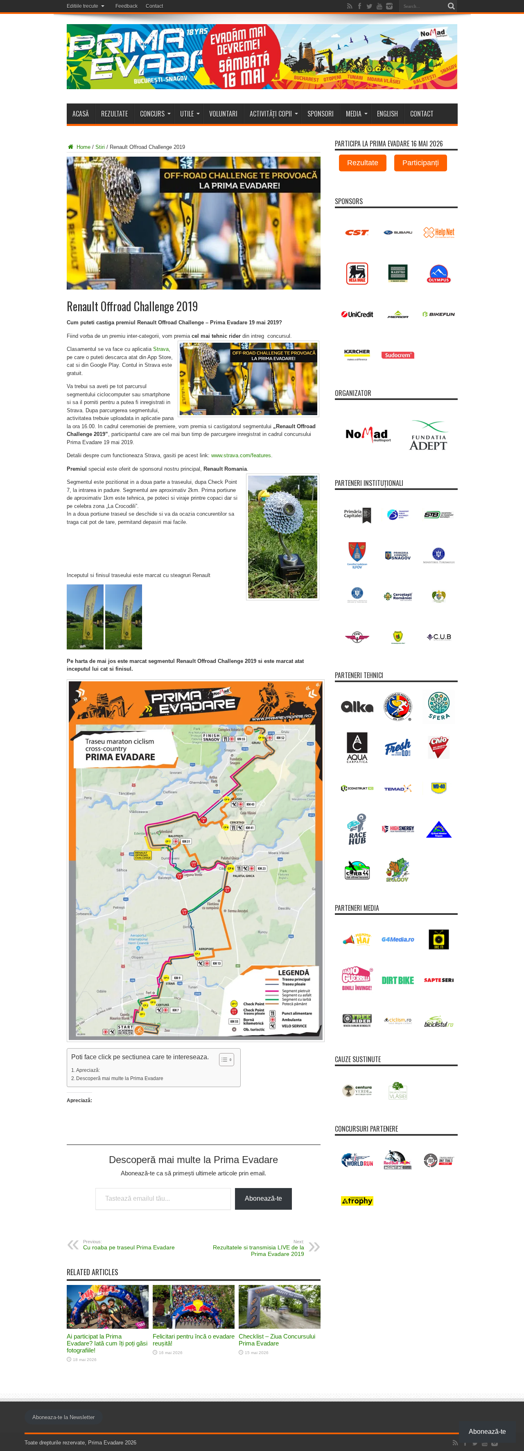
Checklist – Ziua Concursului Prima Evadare (277, 1340)
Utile (187, 114)
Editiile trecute (82, 6)
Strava (161, 349)
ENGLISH (387, 114)
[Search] (451, 6)
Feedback (126, 6)
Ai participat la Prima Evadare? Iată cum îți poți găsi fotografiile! (107, 1343)
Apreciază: (88, 1070)
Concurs (152, 114)
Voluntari (223, 114)
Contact (154, 6)
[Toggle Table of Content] (222, 1060)
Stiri (100, 147)
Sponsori (320, 114)
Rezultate (114, 114)
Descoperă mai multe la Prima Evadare (119, 1078)
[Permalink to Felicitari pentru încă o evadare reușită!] (194, 1327)
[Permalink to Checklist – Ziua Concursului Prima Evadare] (280, 1327)
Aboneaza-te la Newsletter (63, 1417)
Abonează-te (263, 1198)
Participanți (420, 163)
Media (353, 114)
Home (82, 147)
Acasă (80, 114)
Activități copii (271, 114)
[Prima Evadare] (262, 83)
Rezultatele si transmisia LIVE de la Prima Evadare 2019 (258, 1248)
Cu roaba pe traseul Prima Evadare (129, 1245)
